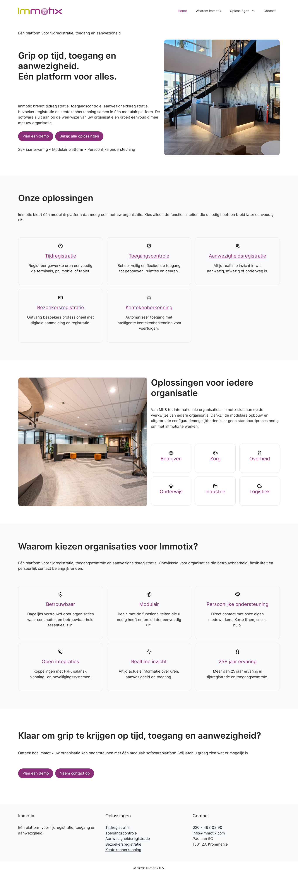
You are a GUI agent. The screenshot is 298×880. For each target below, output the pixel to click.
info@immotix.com (209, 833)
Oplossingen (239, 11)
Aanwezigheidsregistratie (237, 256)
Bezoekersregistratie (60, 307)
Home (182, 11)
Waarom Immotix (208, 11)
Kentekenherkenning (149, 307)
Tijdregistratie (60, 256)
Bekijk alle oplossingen (79, 136)
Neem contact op (75, 773)
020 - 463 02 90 (207, 827)
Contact (270, 11)
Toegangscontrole (149, 256)
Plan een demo (35, 136)
